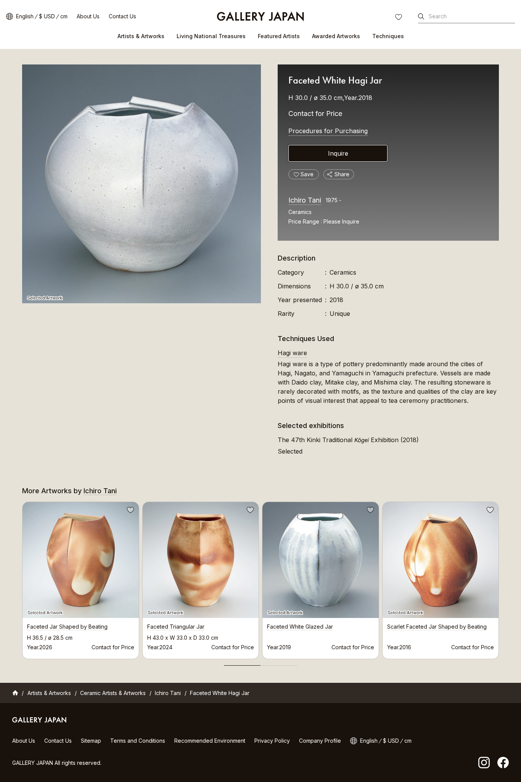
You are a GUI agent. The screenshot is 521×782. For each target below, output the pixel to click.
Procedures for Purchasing (328, 131)
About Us (88, 16)
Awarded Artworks (336, 36)
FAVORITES (399, 18)
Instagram (484, 762)
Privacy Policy (272, 740)
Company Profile (320, 740)
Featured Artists (279, 36)
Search (438, 16)
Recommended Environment (209, 740)
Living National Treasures (211, 36)
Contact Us (122, 16)
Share (341, 174)
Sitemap (91, 740)
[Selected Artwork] (141, 183)
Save (130, 511)
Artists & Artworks (140, 36)
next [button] (499, 578)
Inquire (338, 153)
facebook (503, 762)
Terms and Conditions (137, 740)
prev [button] (22, 578)
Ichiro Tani (304, 200)
